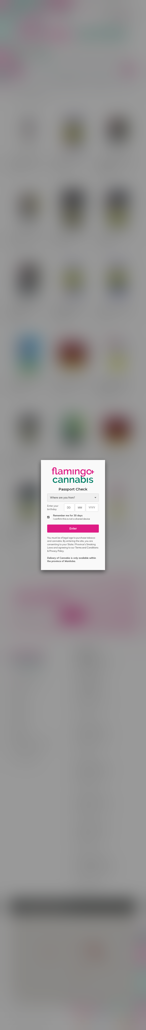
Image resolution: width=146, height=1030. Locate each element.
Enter (73, 528)
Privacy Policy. (56, 551)
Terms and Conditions (86, 547)
